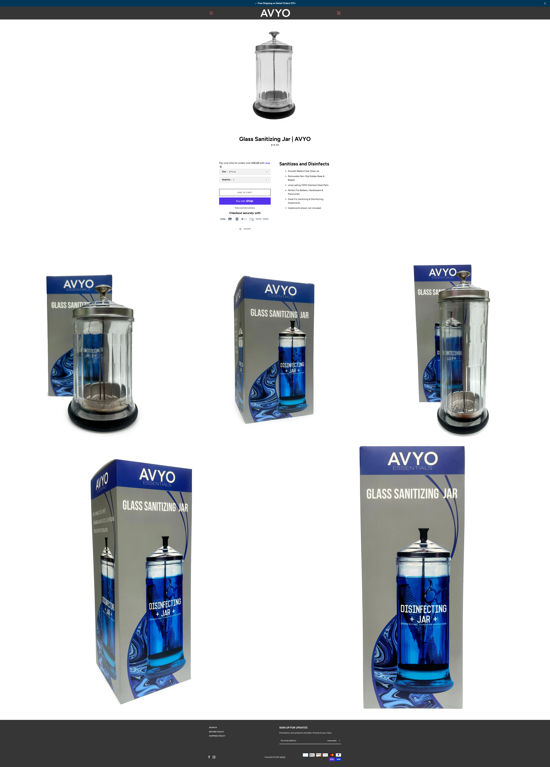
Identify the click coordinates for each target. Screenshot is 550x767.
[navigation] (211, 13)
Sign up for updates (293, 727)
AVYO (282, 757)
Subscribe (332, 741)
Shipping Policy (217, 736)
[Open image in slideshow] (275, 77)
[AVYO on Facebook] (209, 757)
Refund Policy (216, 732)
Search (213, 727)
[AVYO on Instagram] (214, 757)
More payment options (245, 207)
